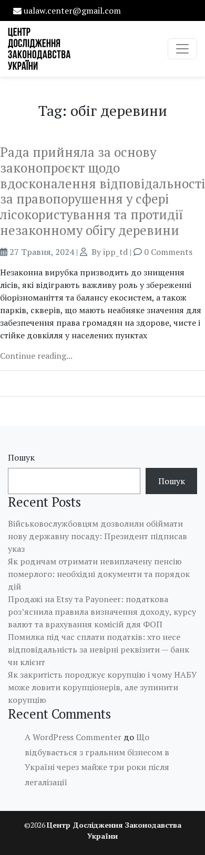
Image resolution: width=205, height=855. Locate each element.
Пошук (21, 457)
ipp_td (115, 252)
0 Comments (168, 252)
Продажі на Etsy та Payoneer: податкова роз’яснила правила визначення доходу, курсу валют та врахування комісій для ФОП (102, 611)
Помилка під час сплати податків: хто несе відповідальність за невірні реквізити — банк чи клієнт (98, 649)
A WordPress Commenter (73, 737)
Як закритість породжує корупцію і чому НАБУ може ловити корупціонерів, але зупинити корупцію (102, 687)
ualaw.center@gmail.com (72, 10)
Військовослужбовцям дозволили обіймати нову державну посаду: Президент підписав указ (97, 536)
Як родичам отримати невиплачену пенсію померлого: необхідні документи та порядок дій (99, 573)
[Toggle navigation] (182, 48)
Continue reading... (36, 355)
